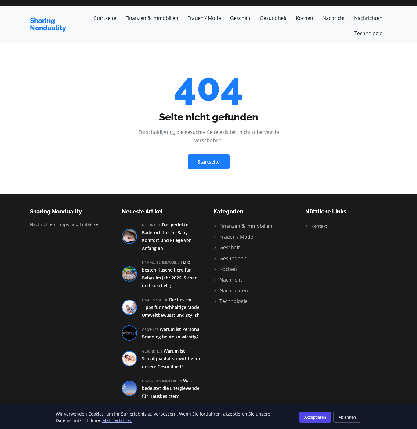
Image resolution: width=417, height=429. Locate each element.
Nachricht (333, 18)
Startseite (105, 18)
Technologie (368, 33)
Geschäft (240, 18)
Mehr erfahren (117, 420)
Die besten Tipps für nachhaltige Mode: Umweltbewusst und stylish (171, 307)
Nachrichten (368, 18)
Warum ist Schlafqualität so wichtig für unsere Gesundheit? (171, 358)
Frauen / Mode (204, 18)
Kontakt (318, 226)
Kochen (304, 18)
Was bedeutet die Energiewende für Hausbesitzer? (170, 388)
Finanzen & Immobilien (151, 18)
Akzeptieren (315, 417)
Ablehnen (347, 417)
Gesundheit (273, 18)
